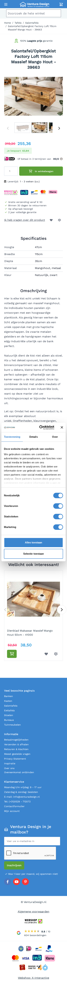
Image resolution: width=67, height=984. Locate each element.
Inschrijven (14, 865)
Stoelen (8, 715)
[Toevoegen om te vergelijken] (59, 220)
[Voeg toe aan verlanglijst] (51, 220)
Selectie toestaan (33, 553)
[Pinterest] (25, 881)
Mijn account (12, 811)
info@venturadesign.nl (26, 796)
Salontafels (31, 22)
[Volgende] (59, 128)
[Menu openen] (6, 4)
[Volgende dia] (61, 609)
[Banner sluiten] (62, 427)
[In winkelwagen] (12, 654)
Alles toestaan (33, 542)
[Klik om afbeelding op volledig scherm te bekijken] (33, 96)
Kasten (8, 701)
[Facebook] (7, 881)
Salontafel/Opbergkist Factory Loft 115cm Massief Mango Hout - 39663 (32, 28)
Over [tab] (55, 436)
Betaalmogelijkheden (16, 739)
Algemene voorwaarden (33, 911)
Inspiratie (9, 763)
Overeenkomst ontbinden (19, 772)
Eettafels (9, 710)
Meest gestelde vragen (17, 754)
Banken (8, 696)
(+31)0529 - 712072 (20, 801)
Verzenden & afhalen (16, 744)
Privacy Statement (15, 758)
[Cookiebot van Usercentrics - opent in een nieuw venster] (40, 427)
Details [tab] (33, 436)
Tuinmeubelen (12, 724)
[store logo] (34, 4)
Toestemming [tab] (12, 436)
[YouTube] (16, 881)
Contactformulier (14, 806)
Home (7, 22)
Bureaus (9, 720)
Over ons (9, 768)
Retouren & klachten (16, 749)
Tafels (18, 22)
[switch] (58, 506)
